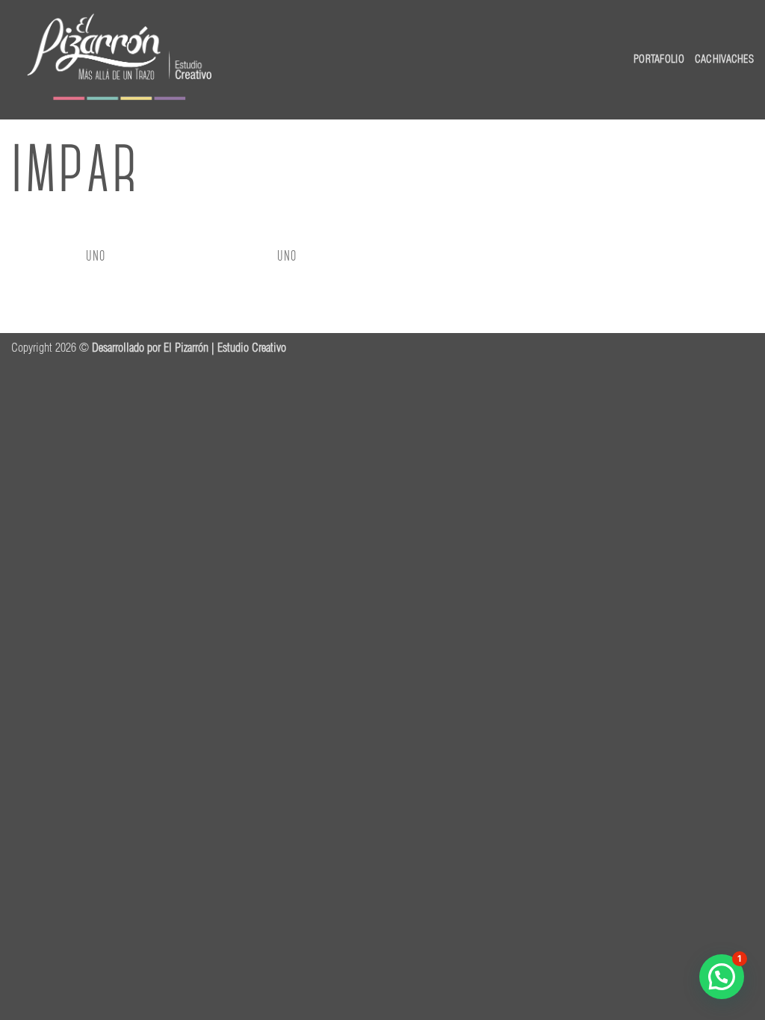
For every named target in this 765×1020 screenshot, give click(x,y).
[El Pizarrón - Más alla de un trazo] (121, 59)
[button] (721, 976)
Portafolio (659, 59)
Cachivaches (724, 59)
